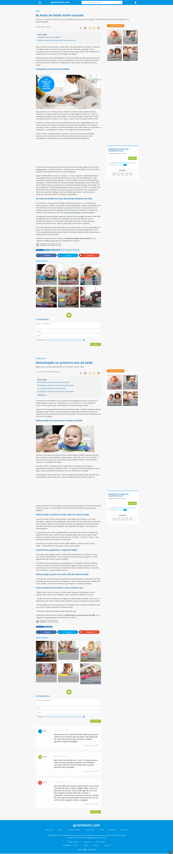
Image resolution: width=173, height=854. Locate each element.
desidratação (41, 169)
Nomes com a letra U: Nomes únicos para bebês (130, 58)
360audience (91, 849)
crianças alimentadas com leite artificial (79, 212)
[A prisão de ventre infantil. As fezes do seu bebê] (90, 307)
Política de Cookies (78, 340)
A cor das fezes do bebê (67, 303)
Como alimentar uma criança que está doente (67, 678)
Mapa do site (124, 830)
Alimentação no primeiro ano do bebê (45, 281)
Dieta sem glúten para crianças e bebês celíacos (45, 678)
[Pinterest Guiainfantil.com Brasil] (118, 174)
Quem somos (49, 830)
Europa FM (107, 845)
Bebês (38, 11)
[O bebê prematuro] (90, 683)
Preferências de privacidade (122, 163)
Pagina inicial (40, 250)
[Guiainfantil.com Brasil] (60, 3)
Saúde (61, 300)
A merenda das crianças (45, 657)
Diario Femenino (100, 842)
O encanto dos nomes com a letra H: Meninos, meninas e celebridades (130, 40)
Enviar (95, 344)
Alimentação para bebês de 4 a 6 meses (67, 281)
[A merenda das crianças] (46, 661)
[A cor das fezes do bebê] (68, 307)
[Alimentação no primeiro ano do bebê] (46, 284)
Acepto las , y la (60, 340)
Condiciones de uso (64, 340)
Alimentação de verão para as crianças (66, 656)
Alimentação (41, 277)
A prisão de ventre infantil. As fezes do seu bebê (89, 303)
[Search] (120, 2)
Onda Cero (96, 845)
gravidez (85, 49)
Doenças (40, 300)
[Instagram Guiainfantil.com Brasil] (122, 174)
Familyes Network (73, 842)
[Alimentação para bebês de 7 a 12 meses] (90, 284)
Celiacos (84, 654)
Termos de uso (89, 830)
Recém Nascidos (52, 241)
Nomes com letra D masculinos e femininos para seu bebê (114, 57)
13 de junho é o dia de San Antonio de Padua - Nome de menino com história (114, 40)
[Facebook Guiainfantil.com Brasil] (114, 174)
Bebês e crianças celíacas (90, 657)
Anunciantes (111, 830)
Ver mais (95, 812)
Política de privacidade (74, 830)
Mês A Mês (76, 250)
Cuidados (68, 250)
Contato (101, 830)
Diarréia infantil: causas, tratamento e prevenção (45, 303)
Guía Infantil (86, 842)
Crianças (40, 654)
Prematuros (85, 676)
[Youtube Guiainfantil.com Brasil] (130, 174)
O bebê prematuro (88, 680)
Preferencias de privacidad (51, 340)
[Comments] (98, 28)
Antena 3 (76, 845)
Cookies (60, 830)
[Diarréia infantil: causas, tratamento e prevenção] (46, 307)
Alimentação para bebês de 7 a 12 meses (90, 281)
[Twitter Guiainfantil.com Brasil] (126, 174)
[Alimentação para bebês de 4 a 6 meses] (68, 284)
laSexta (86, 845)
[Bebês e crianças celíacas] (90, 661)
